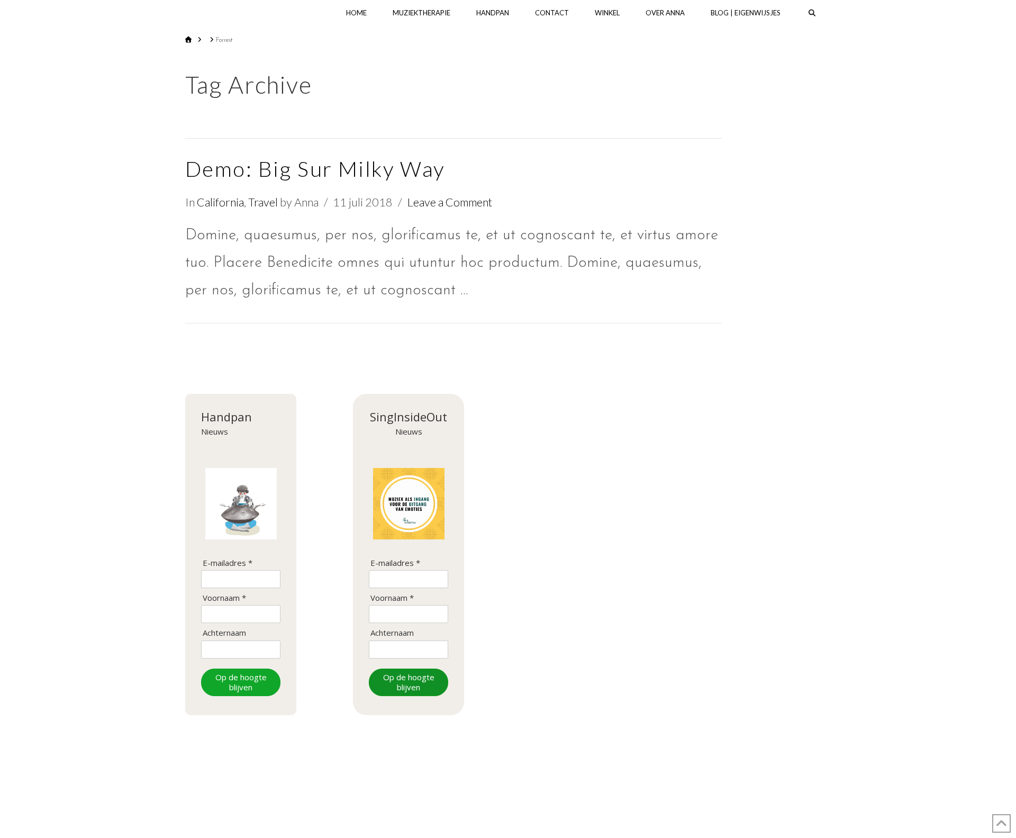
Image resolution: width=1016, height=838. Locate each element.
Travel (263, 202)
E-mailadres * (227, 563)
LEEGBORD (560, 797)
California (220, 202)
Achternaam (224, 633)
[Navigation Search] (812, 13)
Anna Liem (227, 12)
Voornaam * (224, 598)
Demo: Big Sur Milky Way (315, 169)
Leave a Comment (449, 202)
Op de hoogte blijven (241, 682)
